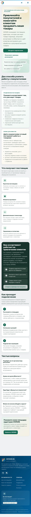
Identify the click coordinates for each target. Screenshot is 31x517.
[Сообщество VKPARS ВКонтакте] (2, 472)
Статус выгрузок (21, 485)
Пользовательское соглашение (9, 511)
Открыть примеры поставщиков (15, 287)
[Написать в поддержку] (6, 472)
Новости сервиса (6, 485)
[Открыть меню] (28, 2)
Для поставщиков (6, 480)
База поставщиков (6, 482)
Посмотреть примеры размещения (11, 56)
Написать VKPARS (10, 432)
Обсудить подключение (15, 50)
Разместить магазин (9, 503)
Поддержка (19, 482)
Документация (20, 480)
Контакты (18, 487)
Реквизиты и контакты (23, 511)
